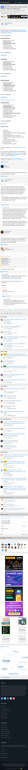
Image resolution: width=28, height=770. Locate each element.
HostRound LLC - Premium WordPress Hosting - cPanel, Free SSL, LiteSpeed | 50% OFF (15, 455)
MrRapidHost (5, 492)
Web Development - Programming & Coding (16, 346)
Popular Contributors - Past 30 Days (10, 542)
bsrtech (4, 396)
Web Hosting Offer (4, 729)
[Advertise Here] (22, 630)
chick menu (5, 391)
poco (4, 465)
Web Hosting (9, 322)
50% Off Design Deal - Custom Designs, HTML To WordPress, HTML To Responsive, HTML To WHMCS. (15, 479)
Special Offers (3, 725)
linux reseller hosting (5, 12)
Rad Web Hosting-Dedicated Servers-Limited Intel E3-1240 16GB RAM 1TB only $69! (15, 354)
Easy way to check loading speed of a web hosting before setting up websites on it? (14, 422)
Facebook (8, 381)
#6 (26, 236)
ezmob (4, 429)
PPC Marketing (4, 712)
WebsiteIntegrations (7, 482)
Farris (4, 402)
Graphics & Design (11, 362)
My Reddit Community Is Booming (12, 400)
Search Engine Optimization (13, 391)
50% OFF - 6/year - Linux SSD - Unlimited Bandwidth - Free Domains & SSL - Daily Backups (14, 471)
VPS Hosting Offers (12, 492)
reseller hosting (16, 12)
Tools (2, 534)
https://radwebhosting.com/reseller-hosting (11, 278)
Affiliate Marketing (12, 375)
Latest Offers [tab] (3, 537)
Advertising (8, 429)
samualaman (7, 231)
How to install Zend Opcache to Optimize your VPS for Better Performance (15, 337)
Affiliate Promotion (4, 727)
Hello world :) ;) (7, 331)
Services (12, 482)
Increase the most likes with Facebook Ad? (14, 380)
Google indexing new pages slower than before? (14, 508)
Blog (3, 751)
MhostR (4, 457)
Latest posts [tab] (3, 497)
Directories (8, 407)
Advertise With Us (6, 753)
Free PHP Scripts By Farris (9, 500)
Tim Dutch (5, 362)
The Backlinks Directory (9, 406)
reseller (11, 12)
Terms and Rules (9, 768)
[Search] (26, 2)
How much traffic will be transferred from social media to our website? (14, 434)
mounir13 (5, 332)
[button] (1, 2)
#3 (26, 184)
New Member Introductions (12, 332)
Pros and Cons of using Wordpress (12, 326)
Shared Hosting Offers (11, 457)
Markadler (5, 339)
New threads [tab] (9, 497)
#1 (26, 27)
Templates (5, 502)
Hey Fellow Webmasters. (9, 446)
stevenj (4, 447)
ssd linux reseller (13, 13)
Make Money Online (5, 718)
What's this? (25, 534)
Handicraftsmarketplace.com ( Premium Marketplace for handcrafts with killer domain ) (15, 367)
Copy (2, 531)
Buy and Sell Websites (14, 370)
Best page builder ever (9, 361)
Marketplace (5, 757)
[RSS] (21, 768)
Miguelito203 (5, 375)
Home (19, 768)
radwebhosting (4, 10)
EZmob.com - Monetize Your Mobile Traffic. (14, 428)
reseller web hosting (4, 13)
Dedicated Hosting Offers (11, 356)
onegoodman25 (6, 370)
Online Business (4, 708)
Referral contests (4, 514)
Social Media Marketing (10, 402)
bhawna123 (5, 436)
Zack (5, 165)
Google (9, 414)
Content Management (13, 327)
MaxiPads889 (5, 327)
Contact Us (5, 755)
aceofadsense (5, 424)
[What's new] (24, 2)
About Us (4, 749)
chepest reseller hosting (20, 10)
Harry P (4, 381)
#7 (26, 253)
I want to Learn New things (10, 440)
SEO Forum (3, 706)
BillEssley (5, 322)
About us (14, 768)
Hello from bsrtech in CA (9, 395)
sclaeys (4, 356)
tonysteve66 (5, 441)
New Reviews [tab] (9, 537)
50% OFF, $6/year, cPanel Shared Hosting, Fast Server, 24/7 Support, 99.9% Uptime (14, 463)
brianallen (5, 414)
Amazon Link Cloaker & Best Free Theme (13, 374)
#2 (26, 170)
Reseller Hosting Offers (5, 733)
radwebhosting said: (5, 256)
